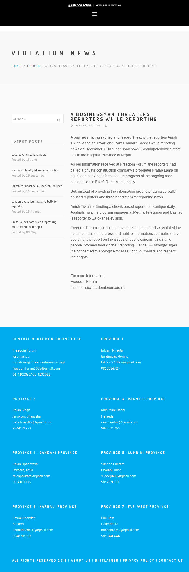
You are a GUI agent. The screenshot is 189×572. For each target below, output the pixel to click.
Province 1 (112, 339)
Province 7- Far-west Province (135, 507)
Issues (33, 66)
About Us (81, 560)
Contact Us (171, 560)
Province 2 (24, 399)
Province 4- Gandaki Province (45, 453)
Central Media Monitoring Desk (47, 339)
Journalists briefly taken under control (35, 170)
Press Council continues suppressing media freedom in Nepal (34, 224)
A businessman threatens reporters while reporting (114, 116)
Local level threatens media (29, 155)
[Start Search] (58, 120)
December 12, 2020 (86, 125)
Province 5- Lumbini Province (133, 453)
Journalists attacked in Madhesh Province (37, 186)
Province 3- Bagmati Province (133, 399)
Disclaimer (107, 560)
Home (17, 66)
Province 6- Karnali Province (45, 507)
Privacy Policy (138, 560)
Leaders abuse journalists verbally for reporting (35, 204)
